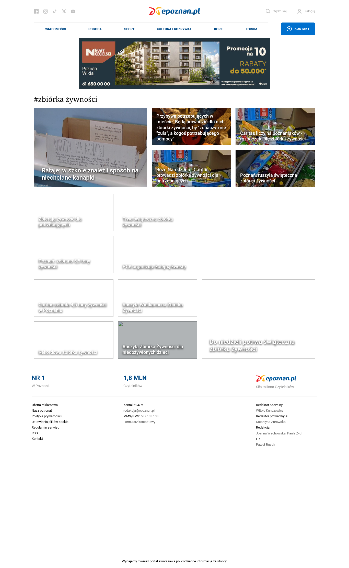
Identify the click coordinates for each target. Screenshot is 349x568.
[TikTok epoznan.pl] (54, 11)
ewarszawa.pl (169, 561)
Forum (251, 29)
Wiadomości (55, 29)
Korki (219, 29)
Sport (129, 29)
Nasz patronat (42, 410)
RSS (35, 433)
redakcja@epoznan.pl (139, 410)
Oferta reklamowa (45, 405)
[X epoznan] (64, 11)
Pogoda (95, 29)
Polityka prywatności (47, 416)
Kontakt (302, 29)
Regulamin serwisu (45, 427)
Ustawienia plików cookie (50, 422)
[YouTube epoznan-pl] (73, 11)
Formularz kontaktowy (139, 422)
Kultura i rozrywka (174, 29)
